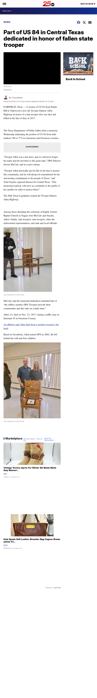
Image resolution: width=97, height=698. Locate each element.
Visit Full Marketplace (49, 439)
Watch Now (87, 4)
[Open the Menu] (4, 4)
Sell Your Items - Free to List (32, 439)
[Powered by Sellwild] (57, 588)
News (7, 22)
